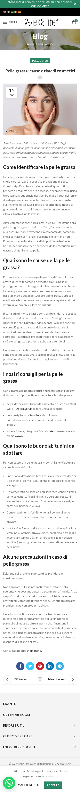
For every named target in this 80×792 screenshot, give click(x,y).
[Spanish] (20, 11)
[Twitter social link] (30, 666)
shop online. (34, 650)
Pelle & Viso (45, 44)
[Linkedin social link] (50, 666)
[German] (12, 11)
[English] (5, 11)
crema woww (15, 436)
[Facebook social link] (20, 666)
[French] (8, 11)
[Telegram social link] (60, 666)
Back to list (40, 679)
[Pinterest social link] (40, 666)
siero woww (57, 431)
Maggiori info (28, 785)
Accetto (53, 785)
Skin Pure (35, 415)
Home (30, 44)
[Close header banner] (75, 4)
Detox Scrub (24, 408)
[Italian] (16, 11)
